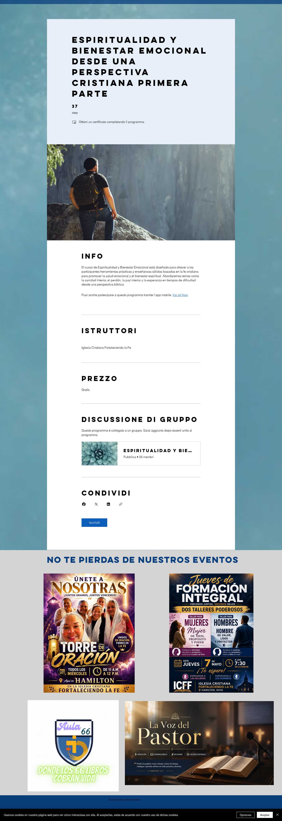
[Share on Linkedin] (108, 504)
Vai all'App (180, 295)
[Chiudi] (277, 815)
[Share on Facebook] (84, 504)
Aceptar (265, 815)
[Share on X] (96, 504)
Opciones (245, 815)
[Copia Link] (120, 504)
